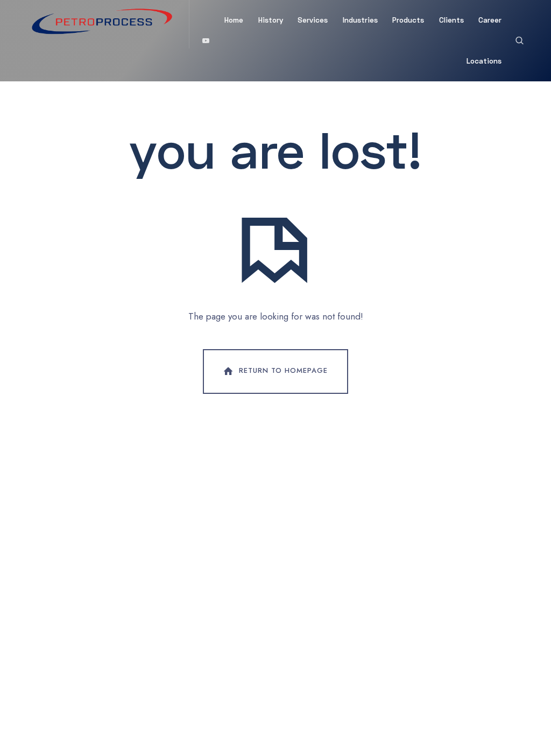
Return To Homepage (283, 370)
